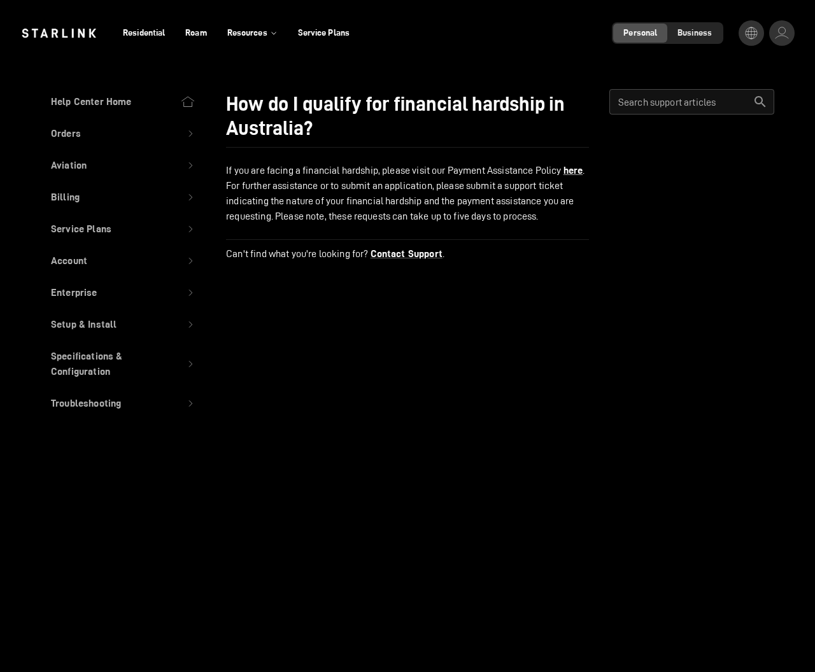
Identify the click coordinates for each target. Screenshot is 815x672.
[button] (123, 133)
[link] (58, 33)
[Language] (751, 33)
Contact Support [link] (407, 254)
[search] (760, 102)
